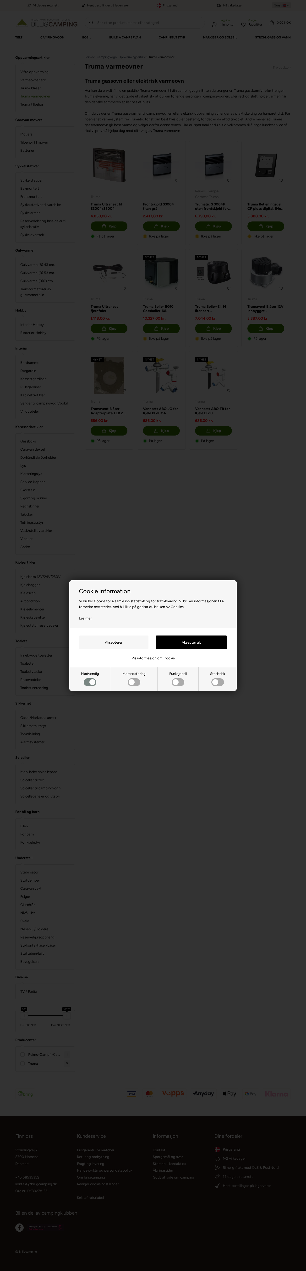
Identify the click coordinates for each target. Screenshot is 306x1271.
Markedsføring (134, 674)
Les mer (85, 618)
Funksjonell (178, 674)
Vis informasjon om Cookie (153, 658)
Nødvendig (90, 674)
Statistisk (217, 674)
